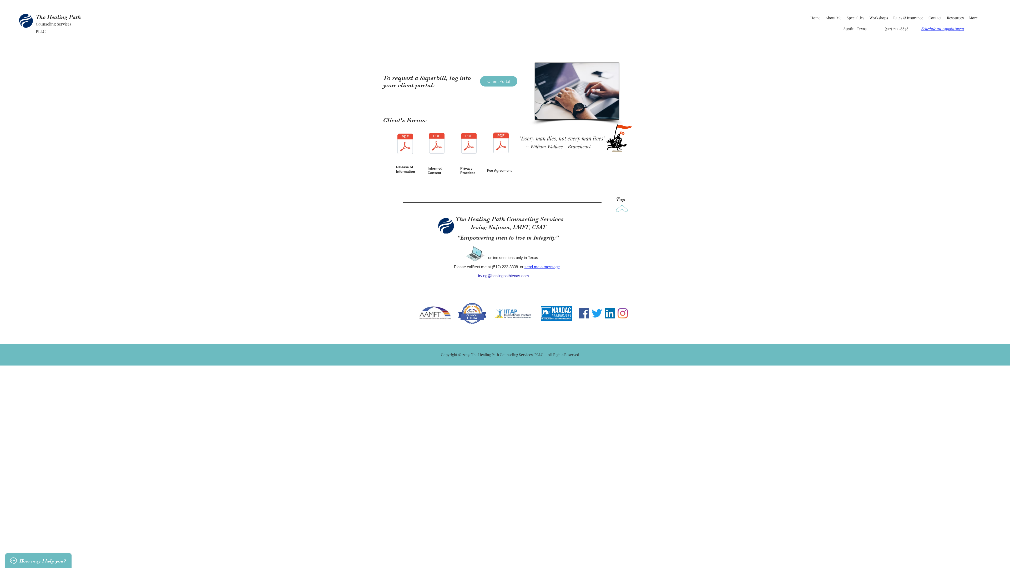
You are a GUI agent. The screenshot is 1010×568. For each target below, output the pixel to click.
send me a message (542, 267)
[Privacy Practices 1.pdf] (469, 144)
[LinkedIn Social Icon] (610, 313)
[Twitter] (597, 313)
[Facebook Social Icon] (584, 313)
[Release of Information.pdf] (405, 144)
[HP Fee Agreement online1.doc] (501, 144)
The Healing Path (58, 17)
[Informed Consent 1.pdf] (437, 144)
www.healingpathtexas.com (478, 293)
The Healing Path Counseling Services (509, 219)
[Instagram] (623, 313)
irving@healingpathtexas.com (503, 275)
